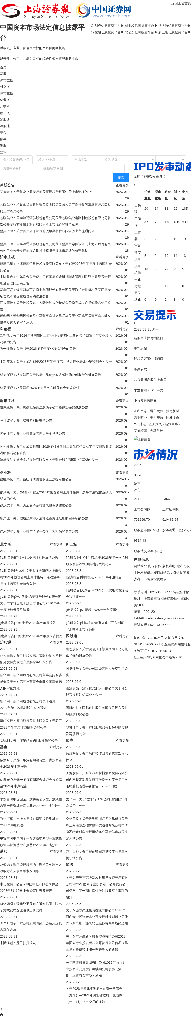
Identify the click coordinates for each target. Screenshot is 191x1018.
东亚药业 (140, 417)
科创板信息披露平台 (106, 26)
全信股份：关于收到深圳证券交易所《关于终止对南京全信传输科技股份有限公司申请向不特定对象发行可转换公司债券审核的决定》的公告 (97, 828)
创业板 (5, 100)
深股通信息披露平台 (106, 32)
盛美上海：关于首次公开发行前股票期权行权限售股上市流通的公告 (49, 231)
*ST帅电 (140, 424)
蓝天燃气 (155, 424)
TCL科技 (156, 390)
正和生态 (140, 411)
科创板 (5, 87)
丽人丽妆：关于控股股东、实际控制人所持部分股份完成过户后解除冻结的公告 (55, 306)
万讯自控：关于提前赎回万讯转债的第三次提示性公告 (97, 855)
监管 (3, 152)
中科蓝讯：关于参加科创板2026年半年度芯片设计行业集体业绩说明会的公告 (56, 361)
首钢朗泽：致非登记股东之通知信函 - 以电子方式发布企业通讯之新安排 (31, 907)
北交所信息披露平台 (139, 32)
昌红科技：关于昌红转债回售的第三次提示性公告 (36, 479)
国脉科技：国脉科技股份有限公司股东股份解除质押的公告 (97, 711)
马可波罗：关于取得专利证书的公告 (26, 420)
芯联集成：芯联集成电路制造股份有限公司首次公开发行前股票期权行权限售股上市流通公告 (55, 208)
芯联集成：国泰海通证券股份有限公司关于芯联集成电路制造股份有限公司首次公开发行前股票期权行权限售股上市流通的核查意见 (55, 221)
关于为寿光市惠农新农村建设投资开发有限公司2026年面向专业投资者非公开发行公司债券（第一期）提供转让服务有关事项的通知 (97, 887)
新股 (3, 74)
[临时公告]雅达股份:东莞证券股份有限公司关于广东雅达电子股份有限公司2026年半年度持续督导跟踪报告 (30, 603)
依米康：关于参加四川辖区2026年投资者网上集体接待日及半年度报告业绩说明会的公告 (56, 495)
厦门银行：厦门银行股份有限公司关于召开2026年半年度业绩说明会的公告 (31, 724)
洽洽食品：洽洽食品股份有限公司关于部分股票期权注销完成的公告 (49, 459)
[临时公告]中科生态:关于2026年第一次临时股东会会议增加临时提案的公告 (97, 561)
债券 (3, 139)
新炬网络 (171, 424)
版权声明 (168, 566)
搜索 (121, 177)
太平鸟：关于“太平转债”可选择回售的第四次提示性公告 (96, 802)
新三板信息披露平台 (173, 32)
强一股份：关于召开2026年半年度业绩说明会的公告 (38, 348)
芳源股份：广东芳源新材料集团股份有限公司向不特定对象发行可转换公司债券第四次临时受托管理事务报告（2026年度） (97, 779)
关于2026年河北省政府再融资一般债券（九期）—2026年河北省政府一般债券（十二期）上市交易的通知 (94, 995)
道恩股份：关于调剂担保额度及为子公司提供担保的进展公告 (44, 407)
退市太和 (156, 411)
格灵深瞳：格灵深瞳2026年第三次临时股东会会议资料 (39, 388)
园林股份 (172, 417)
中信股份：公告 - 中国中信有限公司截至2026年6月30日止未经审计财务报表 (29, 887)
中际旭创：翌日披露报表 (18, 943)
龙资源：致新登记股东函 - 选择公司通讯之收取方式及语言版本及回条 (31, 868)
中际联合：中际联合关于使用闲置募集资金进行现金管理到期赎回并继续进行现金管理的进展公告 (55, 280)
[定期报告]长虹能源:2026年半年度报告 (28, 623)
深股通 (5, 126)
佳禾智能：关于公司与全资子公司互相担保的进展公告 (39, 531)
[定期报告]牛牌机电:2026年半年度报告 (94, 577)
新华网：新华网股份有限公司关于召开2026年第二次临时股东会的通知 (27, 704)
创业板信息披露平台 (139, 26)
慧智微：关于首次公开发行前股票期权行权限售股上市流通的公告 (47, 192)
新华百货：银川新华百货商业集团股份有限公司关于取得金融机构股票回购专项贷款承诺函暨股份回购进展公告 (55, 293)
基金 (3, 132)
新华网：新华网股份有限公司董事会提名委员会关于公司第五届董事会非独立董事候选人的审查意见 (55, 319)
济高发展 (140, 369)
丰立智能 (140, 390)
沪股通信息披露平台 (173, 26)
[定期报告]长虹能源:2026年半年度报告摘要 (31, 636)
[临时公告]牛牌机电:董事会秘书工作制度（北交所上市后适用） (95, 626)
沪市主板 (6, 80)
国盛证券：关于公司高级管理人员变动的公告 (32, 433)
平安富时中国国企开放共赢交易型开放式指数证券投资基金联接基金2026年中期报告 (31, 802)
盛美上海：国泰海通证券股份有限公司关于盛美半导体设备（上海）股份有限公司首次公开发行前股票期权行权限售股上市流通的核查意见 (55, 247)
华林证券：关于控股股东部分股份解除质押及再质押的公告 (97, 730)
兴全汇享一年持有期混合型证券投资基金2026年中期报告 (29, 822)
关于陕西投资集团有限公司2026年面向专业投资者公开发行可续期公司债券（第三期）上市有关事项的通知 (96, 969)
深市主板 (6, 93)
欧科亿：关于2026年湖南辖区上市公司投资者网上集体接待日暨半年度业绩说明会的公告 (56, 339)
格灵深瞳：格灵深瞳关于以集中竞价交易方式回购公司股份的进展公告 (50, 375)
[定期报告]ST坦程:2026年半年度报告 (92, 610)
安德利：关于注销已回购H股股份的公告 (29, 740)
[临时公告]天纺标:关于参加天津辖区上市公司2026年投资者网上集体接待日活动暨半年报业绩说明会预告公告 (30, 577)
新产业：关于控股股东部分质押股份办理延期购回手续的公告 (44, 518)
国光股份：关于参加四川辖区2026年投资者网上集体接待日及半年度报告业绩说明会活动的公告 (56, 450)
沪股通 (5, 119)
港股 (3, 145)
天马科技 (156, 430)
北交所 (5, 106)
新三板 (5, 113)
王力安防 (156, 417)
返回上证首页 (181, 3)
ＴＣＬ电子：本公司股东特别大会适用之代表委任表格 (31, 926)
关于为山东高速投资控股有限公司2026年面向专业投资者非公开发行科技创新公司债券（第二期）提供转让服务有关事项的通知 (97, 916)
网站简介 (140, 566)
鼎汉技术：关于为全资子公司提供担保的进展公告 (36, 505)
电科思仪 (140, 348)
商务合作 (154, 566)
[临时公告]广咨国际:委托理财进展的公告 (29, 557)
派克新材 (172, 411)
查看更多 (122, 185)
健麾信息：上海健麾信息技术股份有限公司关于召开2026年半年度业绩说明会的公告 (56, 267)
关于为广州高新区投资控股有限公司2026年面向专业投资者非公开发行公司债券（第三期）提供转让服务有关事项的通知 (97, 942)
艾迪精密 (140, 430)
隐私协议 (183, 566)
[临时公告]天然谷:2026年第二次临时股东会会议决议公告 (97, 593)
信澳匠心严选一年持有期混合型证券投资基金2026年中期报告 (31, 763)
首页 (3, 67)
